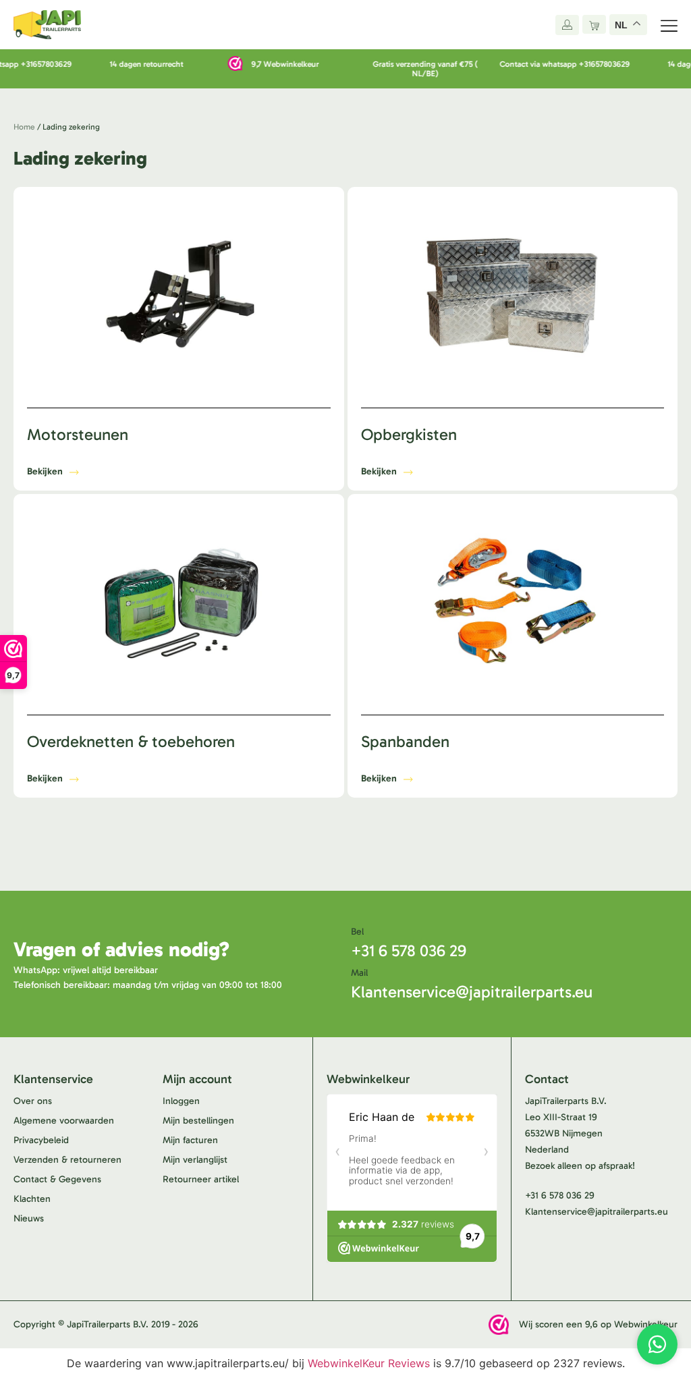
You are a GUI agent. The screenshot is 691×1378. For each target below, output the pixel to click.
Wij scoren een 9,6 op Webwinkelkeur (598, 1324)
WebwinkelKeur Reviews (369, 1363)
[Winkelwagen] (594, 24)
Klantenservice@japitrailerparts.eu (471, 991)
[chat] (657, 1344)
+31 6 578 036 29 (408, 950)
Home (24, 127)
